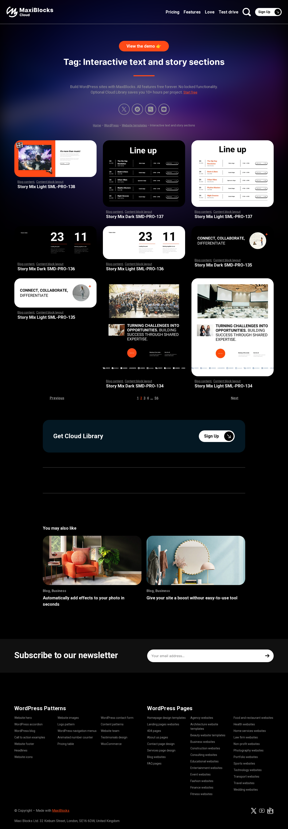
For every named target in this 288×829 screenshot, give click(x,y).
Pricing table (66, 744)
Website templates (134, 125)
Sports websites (244, 763)
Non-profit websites (247, 744)
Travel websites (244, 783)
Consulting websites (203, 755)
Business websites (202, 741)
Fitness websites (201, 794)
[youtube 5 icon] (164, 109)
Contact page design (161, 744)
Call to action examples (29, 737)
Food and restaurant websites (253, 717)
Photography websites (249, 750)
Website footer (24, 744)
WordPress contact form (117, 717)
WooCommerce (111, 744)
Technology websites (248, 770)
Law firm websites (246, 737)
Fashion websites (201, 781)
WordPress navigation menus (77, 731)
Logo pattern (66, 724)
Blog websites (156, 757)
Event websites (200, 774)
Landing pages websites (163, 724)
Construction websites (205, 748)
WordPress (111, 125)
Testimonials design (114, 737)
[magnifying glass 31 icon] (150, 109)
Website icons (23, 757)
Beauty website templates (207, 735)
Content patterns (112, 724)
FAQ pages (154, 763)
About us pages (157, 737)
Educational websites (204, 761)
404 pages (154, 731)
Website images (68, 717)
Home (97, 125)
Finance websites (201, 787)
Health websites (244, 724)
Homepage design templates (166, 717)
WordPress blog (24, 731)
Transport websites (246, 776)
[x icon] (124, 109)
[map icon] (270, 810)
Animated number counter (75, 737)
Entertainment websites (206, 768)
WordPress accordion (28, 724)
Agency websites (201, 717)
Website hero (23, 717)
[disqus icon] (137, 109)
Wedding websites (246, 789)
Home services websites (250, 731)
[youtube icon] (262, 810)
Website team (110, 731)
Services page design (161, 750)
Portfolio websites (246, 757)
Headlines (20, 750)
